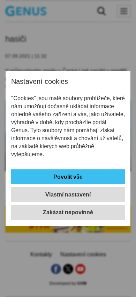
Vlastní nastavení (68, 195)
